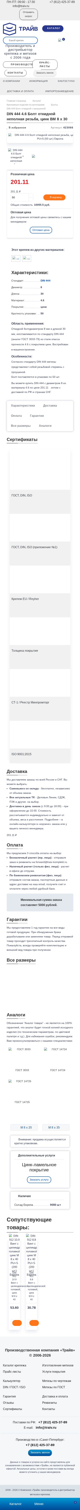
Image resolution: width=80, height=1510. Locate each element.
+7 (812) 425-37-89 (52, 1422)
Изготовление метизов (57, 1365)
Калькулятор (11, 1380)
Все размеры (21, 425)
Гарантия (9, 1396)
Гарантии (37, 415)
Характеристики (23, 405)
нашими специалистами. (58, 1040)
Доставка (50, 405)
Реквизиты (49, 1402)
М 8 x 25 (26, 1127)
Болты (54, 105)
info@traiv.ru (46, 1427)
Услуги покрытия (53, 1371)
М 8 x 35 (54, 1127)
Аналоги (45, 425)
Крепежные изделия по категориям (25, 105)
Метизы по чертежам (56, 1380)
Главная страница (17, 101)
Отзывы (8, 1402)
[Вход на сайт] (11, 17)
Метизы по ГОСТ (53, 1387)
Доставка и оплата (55, 1396)
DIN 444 (45, 280)
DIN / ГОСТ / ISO (14, 1387)
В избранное (17, 127)
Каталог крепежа (14, 1365)
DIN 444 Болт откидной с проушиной (26, 108)
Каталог (37, 101)
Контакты (48, 1409)
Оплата (16, 415)
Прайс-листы (12, 1371)
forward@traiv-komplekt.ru (51, 862)
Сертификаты (12, 1409)
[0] (59, 40)
